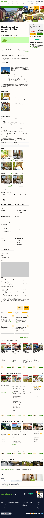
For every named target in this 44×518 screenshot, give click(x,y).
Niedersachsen (12, 469)
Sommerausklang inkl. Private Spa (36, 431)
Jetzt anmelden (16, 480)
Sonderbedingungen (35, 47)
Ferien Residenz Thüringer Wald (16, 434)
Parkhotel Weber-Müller (36, 386)
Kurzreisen (2, 469)
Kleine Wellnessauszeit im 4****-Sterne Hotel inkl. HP (37, 384)
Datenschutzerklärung (5, 485)
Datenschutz (38, 502)
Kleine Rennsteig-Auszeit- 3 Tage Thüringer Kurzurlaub (16, 432)
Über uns (31, 504)
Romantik (18, 3)
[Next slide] (42, 459)
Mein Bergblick (24, 386)
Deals (37, 3)
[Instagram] (13, 494)
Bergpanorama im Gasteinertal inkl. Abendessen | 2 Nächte (4, 432)
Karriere (31, 502)
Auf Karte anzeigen (15, 35)
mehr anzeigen (27, 51)
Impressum (38, 504)
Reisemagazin (17, 502)
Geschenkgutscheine (11, 502)
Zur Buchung (9, 160)
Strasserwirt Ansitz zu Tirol (36, 433)
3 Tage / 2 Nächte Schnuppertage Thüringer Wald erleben (26, 432)
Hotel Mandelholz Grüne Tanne (5, 385)
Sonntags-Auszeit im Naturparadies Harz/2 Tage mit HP (4, 351)
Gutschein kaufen (30, 1)
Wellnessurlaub (3, 3)
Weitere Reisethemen (31, 3)
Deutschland (7, 469)
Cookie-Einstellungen (3, 507)
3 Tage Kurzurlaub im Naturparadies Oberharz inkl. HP (16, 351)
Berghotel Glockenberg (6, 33)
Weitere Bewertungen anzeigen (15, 335)
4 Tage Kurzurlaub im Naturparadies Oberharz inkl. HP (37, 351)
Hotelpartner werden (25, 502)
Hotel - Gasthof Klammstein (4, 434)
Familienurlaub (24, 3)
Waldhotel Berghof (25, 434)
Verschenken (33, 33)
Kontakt (2, 502)
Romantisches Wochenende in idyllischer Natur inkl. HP (26, 351)
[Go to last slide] (41, 459)
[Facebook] (15, 494)
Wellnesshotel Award (18, 504)
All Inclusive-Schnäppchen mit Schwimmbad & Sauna (15, 384)
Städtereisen (13, 3)
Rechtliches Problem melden (24, 337)
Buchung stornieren (3, 504)
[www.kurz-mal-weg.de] (4, 1)
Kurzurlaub (8, 3)
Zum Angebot (8, 367)
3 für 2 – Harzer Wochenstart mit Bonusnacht (25, 384)
